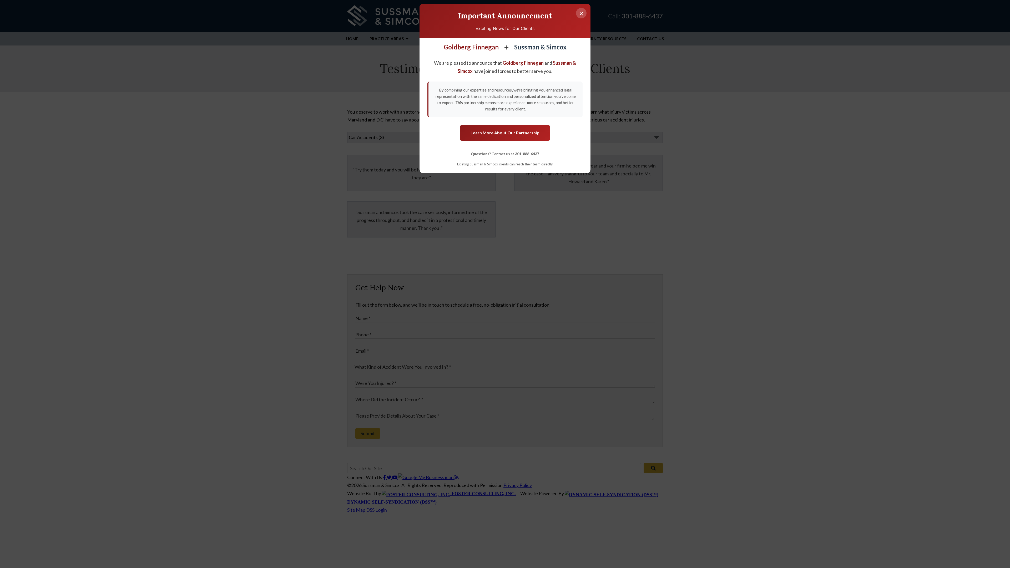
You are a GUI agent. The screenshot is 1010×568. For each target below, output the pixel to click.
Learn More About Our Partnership (505, 132)
